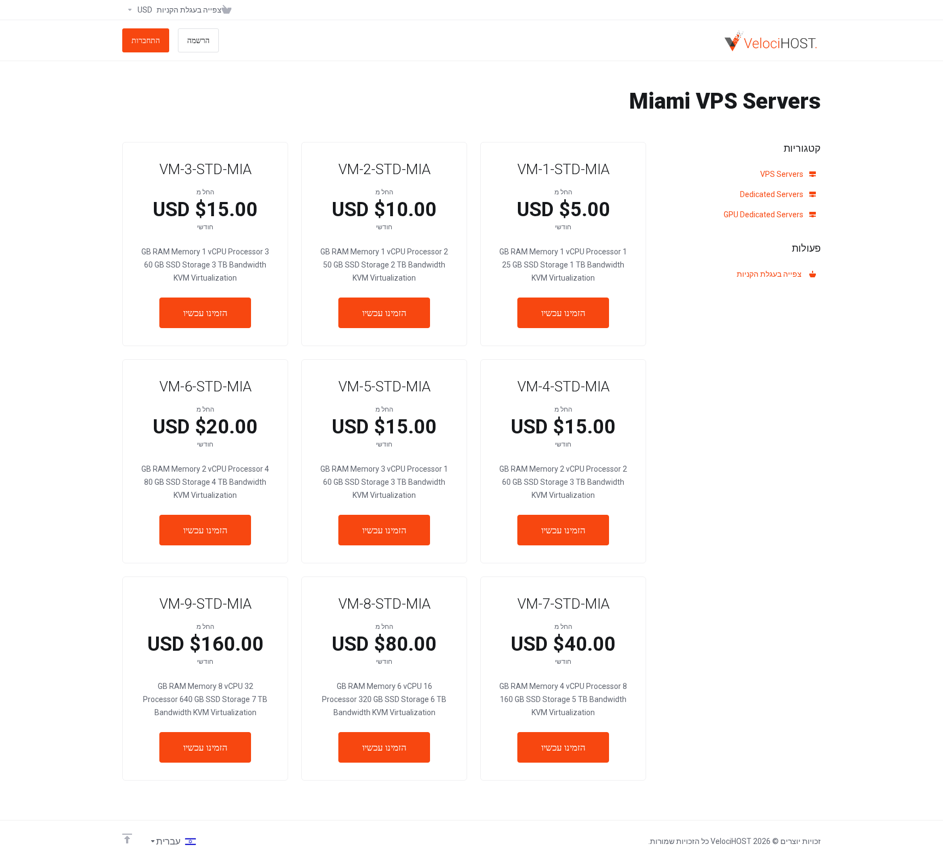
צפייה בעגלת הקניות (771, 274)
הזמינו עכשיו (563, 312)
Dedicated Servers (772, 194)
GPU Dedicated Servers (764, 214)
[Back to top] (127, 838)
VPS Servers (782, 174)
